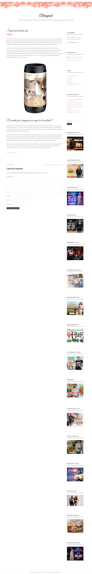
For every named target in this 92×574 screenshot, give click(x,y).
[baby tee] (75, 232)
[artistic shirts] (75, 204)
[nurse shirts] (75, 287)
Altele (14, 152)
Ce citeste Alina (71, 77)
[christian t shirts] (75, 426)
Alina (15, 34)
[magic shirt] (75, 560)
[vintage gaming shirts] (75, 259)
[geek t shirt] (75, 481)
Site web (9, 204)
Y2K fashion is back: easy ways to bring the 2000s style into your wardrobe (75, 107)
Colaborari (69, 78)
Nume (9, 196)
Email (8, 200)
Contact (69, 80)
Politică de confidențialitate (73, 83)
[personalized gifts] (75, 532)
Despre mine (70, 82)
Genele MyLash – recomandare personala (52, 164)
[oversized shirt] (75, 314)
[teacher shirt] (75, 177)
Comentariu (10, 176)
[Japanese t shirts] (75, 453)
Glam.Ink (61, 572)
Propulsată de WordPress (43, 572)
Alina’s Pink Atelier (71, 75)
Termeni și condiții (71, 85)
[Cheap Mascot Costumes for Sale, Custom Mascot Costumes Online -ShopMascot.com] (75, 60)
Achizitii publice (10, 164)
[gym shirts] (75, 150)
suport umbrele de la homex (40, 55)
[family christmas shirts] (75, 342)
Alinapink (46, 15)
